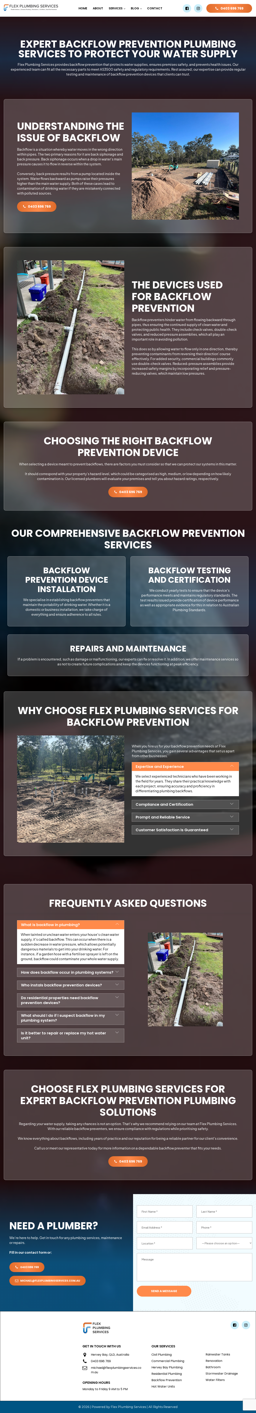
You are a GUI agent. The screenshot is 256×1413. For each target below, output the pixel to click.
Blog (135, 8)
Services (116, 8)
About (98, 8)
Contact (154, 8)
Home (83, 8)
